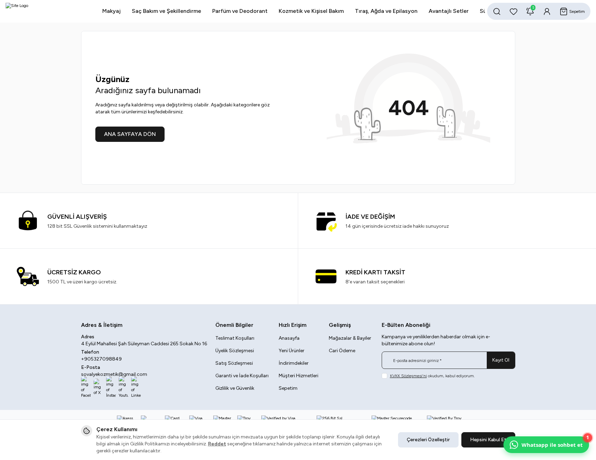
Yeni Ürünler (291, 351)
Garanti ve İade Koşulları (242, 376)
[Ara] (497, 11)
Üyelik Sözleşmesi (234, 351)
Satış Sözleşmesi (234, 363)
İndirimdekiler (294, 363)
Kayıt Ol (500, 360)
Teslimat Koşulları (234, 338)
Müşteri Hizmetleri (298, 376)
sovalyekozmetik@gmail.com (114, 374)
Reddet (217, 444)
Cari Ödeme (342, 351)
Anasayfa (289, 338)
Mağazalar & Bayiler (350, 338)
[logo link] (47, 11)
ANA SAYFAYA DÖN (130, 134)
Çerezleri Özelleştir (428, 440)
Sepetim (288, 388)
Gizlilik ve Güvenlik (234, 388)
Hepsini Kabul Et (488, 440)
